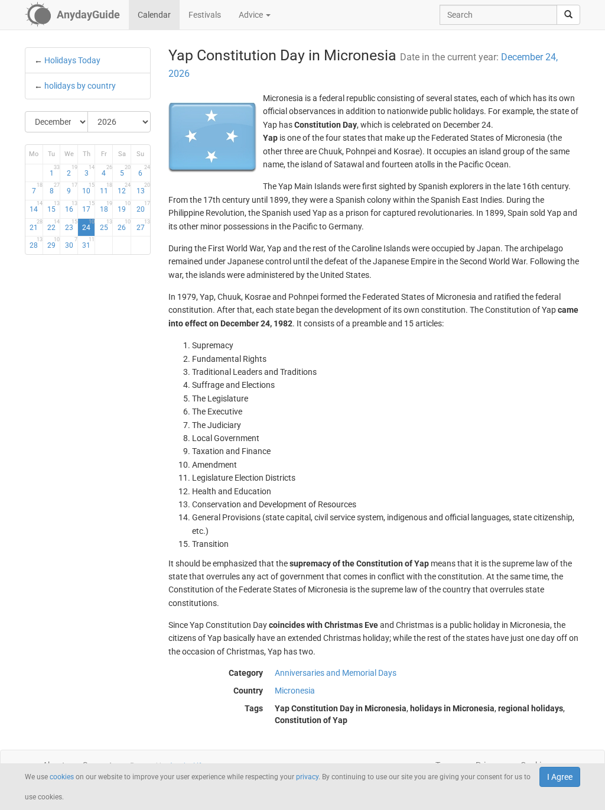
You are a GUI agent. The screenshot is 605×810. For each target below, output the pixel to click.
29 (53, 243)
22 (53, 225)
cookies (62, 777)
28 (36, 243)
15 (53, 206)
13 (142, 188)
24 (88, 225)
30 (71, 243)
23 (71, 225)
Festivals (204, 15)
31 (88, 243)
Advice (252, 15)
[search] (568, 15)
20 (142, 206)
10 (88, 188)
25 (106, 225)
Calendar (154, 15)
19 (124, 206)
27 (142, 225)
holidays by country (80, 85)
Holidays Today (72, 60)
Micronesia (295, 690)
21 (36, 225)
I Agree (560, 777)
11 (106, 188)
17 (88, 206)
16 (71, 206)
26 (124, 225)
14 (36, 206)
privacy (307, 777)
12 (124, 188)
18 (106, 206)
